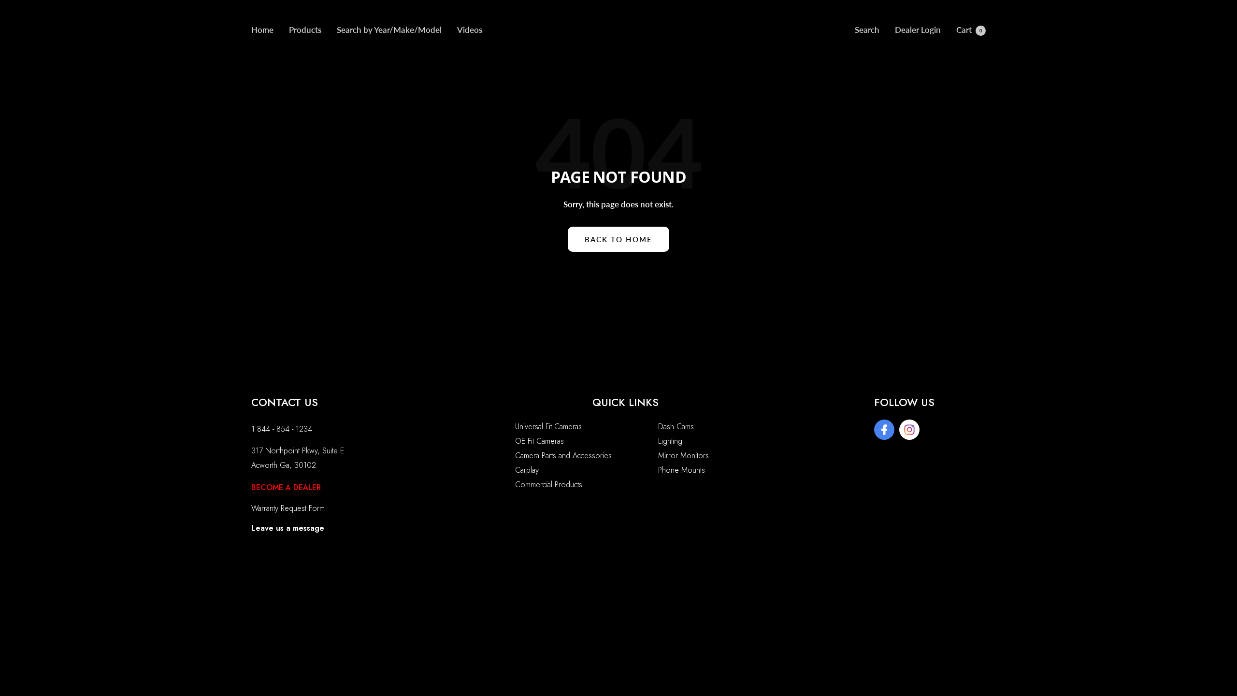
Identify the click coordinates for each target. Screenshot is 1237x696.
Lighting (670, 441)
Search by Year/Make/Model (389, 30)
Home (262, 30)
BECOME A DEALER (286, 487)
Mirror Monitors (683, 455)
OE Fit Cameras (539, 441)
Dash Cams (676, 426)
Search (867, 30)
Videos (469, 30)
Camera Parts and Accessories (563, 455)
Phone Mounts (681, 470)
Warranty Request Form (288, 508)
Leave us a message (287, 528)
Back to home (618, 239)
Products (305, 30)
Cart (969, 30)
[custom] (884, 430)
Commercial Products (548, 484)
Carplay (527, 470)
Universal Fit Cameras (548, 426)
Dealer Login (918, 30)
